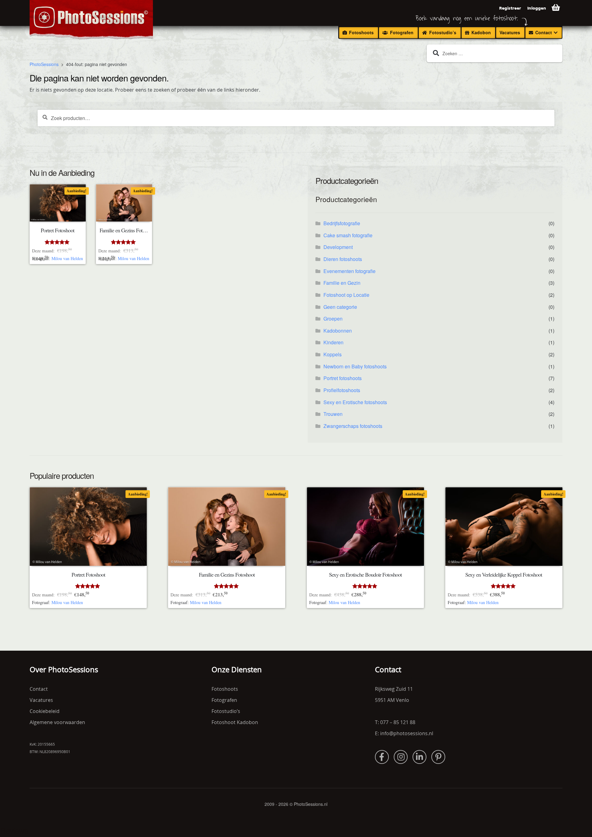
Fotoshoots (361, 32)
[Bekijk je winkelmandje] (555, 7)
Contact (543, 32)
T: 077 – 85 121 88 (395, 722)
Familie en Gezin (341, 282)
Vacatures (510, 32)
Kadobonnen (337, 330)
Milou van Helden (67, 258)
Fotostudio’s (442, 32)
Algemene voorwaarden (57, 722)
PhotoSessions (44, 64)
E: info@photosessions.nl (404, 733)
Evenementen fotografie (349, 271)
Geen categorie (340, 306)
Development (338, 247)
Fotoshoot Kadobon (235, 722)
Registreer (510, 8)
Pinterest (438, 757)
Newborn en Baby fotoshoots (355, 366)
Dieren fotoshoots (342, 259)
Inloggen (536, 8)
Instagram (401, 757)
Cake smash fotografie (347, 235)
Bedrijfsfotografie (341, 223)
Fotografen (401, 32)
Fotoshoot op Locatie (346, 294)
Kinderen (333, 342)
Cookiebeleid (45, 711)
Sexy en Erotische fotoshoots (355, 402)
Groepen (333, 318)
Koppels (332, 354)
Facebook (382, 757)
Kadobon (481, 32)
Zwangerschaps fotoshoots (352, 425)
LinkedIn (419, 757)
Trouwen (333, 413)
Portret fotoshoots (342, 378)
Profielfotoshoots (341, 390)
